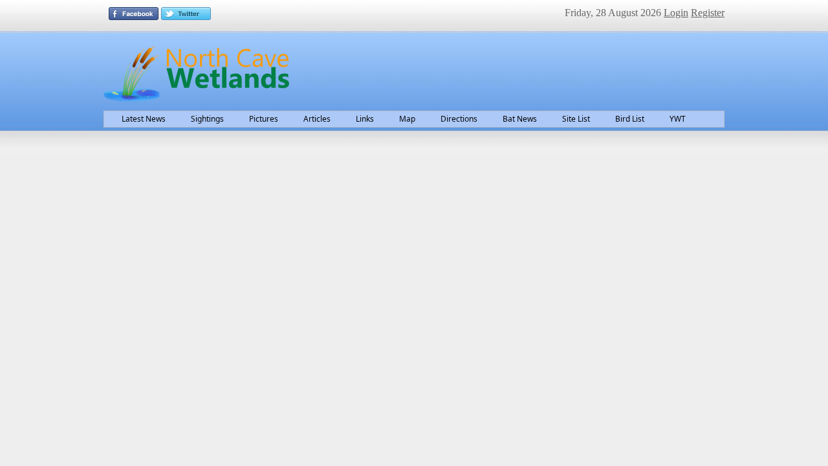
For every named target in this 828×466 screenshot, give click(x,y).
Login (676, 12)
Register (707, 12)
